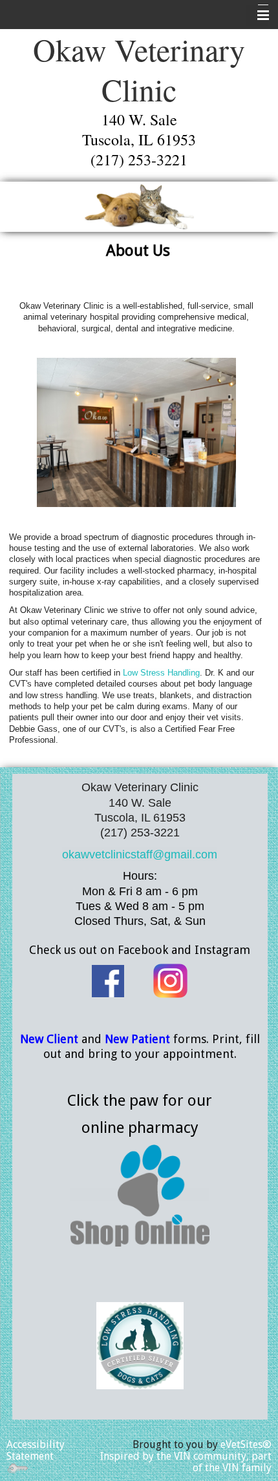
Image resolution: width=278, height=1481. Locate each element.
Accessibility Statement (35, 1450)
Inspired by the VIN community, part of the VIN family (186, 1462)
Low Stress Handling (161, 673)
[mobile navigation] (257, 15)
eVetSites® (246, 1444)
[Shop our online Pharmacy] (139, 1194)
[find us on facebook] (108, 979)
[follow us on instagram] (170, 979)
